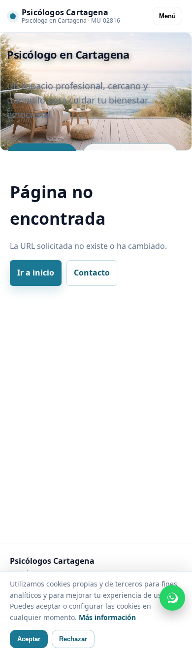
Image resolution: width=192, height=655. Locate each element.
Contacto (92, 272)
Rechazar (73, 639)
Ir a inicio (35, 272)
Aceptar (28, 639)
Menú (167, 16)
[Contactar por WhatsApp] (172, 598)
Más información (107, 617)
